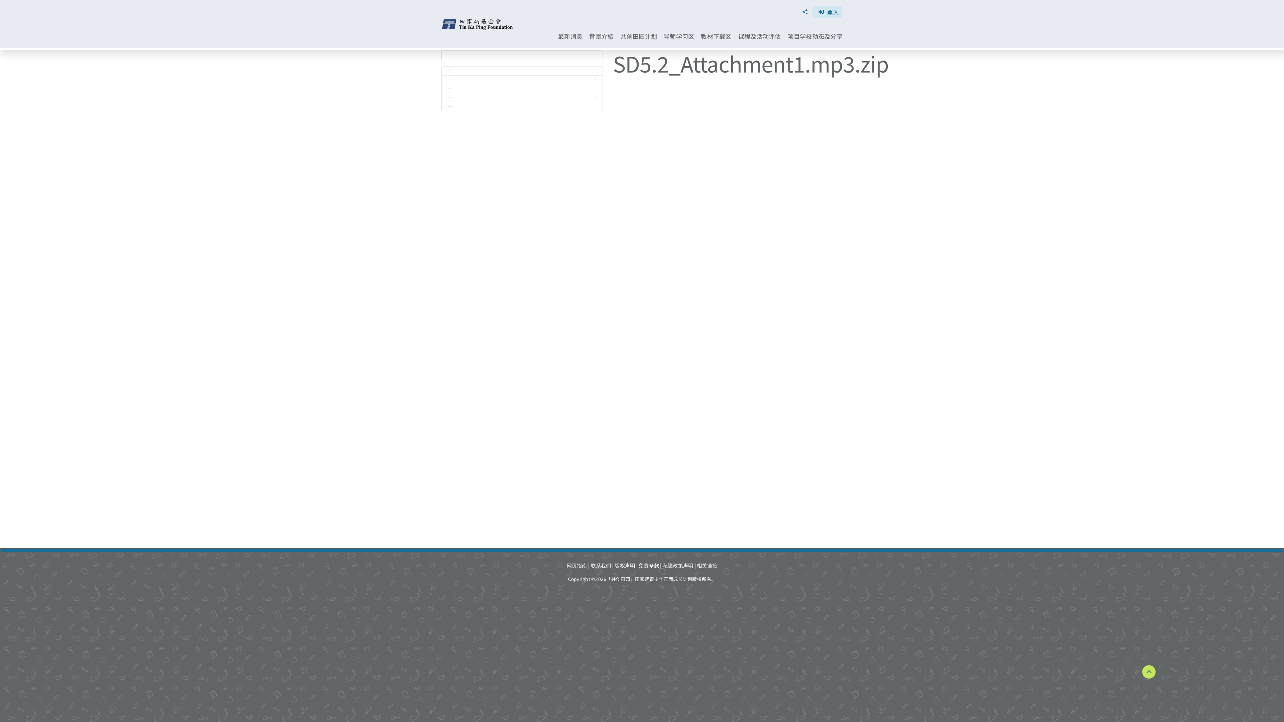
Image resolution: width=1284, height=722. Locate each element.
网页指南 (577, 565)
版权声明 (625, 565)
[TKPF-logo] (478, 21)
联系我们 (601, 565)
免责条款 (649, 565)
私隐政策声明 (678, 565)
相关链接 (707, 565)
